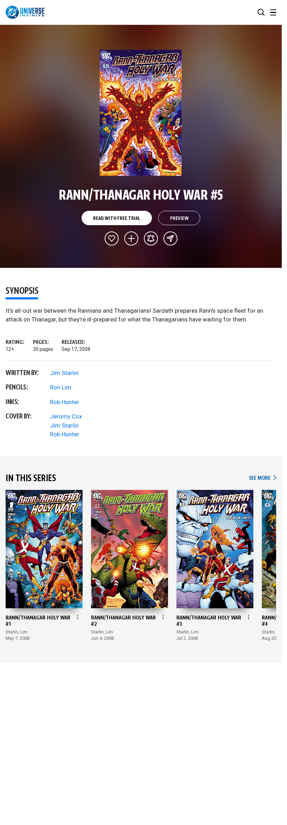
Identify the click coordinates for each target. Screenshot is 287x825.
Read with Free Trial (116, 218)
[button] (261, 12)
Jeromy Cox (66, 416)
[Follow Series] (151, 238)
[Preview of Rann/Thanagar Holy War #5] (141, 113)
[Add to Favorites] (112, 238)
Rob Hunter (64, 401)
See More (262, 478)
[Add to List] (131, 238)
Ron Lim (60, 387)
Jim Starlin (64, 372)
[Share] (170, 238)
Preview (179, 218)
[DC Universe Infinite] (25, 12)
